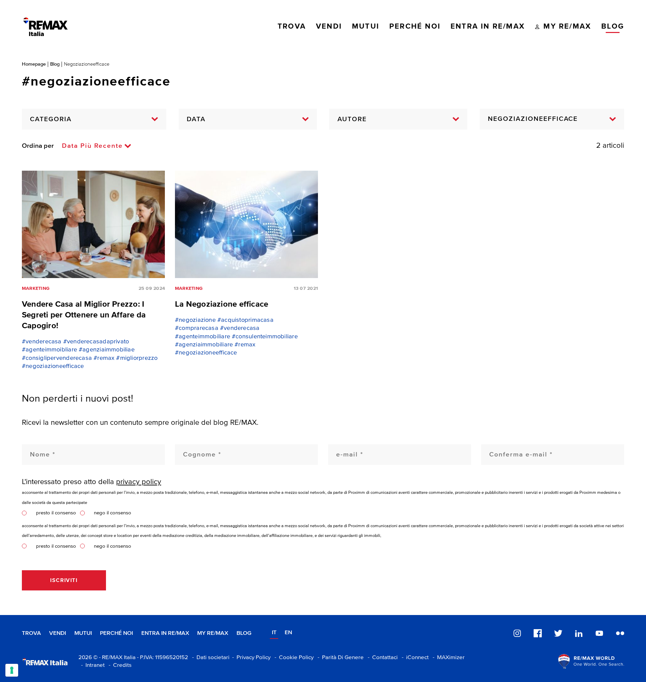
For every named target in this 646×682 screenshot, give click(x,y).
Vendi (57, 633)
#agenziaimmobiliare (204, 345)
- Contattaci (381, 657)
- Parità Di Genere (339, 657)
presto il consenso (56, 512)
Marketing (35, 288)
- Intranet (91, 665)
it (274, 633)
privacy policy (138, 482)
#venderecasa (42, 342)
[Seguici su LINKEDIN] (579, 633)
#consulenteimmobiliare (265, 337)
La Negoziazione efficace (221, 304)
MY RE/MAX (212, 633)
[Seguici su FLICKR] (620, 633)
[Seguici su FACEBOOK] (538, 633)
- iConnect (414, 657)
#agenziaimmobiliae (107, 350)
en (288, 633)
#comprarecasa (196, 328)
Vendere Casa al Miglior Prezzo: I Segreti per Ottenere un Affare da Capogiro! (84, 315)
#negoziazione (195, 320)
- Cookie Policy (293, 657)
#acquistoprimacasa (245, 320)
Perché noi (116, 633)
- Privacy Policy (250, 657)
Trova (31, 633)
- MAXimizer (447, 657)
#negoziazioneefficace (53, 366)
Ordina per (38, 146)
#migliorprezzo (136, 358)
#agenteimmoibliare (49, 350)
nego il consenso (112, 512)
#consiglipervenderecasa (57, 358)
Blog (55, 64)
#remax (104, 358)
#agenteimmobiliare (202, 337)
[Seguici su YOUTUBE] (599, 633)
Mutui (83, 633)
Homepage (34, 64)
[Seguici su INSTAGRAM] (517, 633)
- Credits (119, 665)
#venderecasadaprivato (96, 342)
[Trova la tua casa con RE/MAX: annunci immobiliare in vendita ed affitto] (45, 27)
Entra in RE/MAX (165, 633)
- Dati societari (209, 657)
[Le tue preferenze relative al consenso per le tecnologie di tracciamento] (11, 670)
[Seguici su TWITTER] (558, 633)
